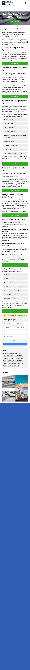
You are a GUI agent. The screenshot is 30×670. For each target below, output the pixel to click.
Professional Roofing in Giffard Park (13, 358)
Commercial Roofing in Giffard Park (12, 356)
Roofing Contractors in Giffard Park (12, 361)
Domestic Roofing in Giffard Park (12, 353)
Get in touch (15, 21)
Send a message (15, 344)
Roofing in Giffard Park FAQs (11, 366)
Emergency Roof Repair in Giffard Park (13, 363)
